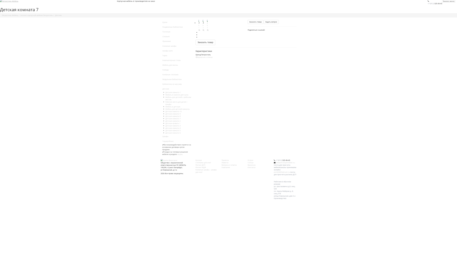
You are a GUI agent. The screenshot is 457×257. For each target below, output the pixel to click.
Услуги (250, 160)
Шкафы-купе (167, 51)
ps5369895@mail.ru (282, 172)
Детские (165, 89)
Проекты (225, 160)
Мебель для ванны (170, 65)
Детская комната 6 (173, 133)
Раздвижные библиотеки (172, 27)
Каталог (199, 160)
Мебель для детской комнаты (177, 109)
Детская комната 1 (173, 92)
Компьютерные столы (171, 60)
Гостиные (166, 32)
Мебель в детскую (172, 107)
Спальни (166, 36)
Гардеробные (168, 141)
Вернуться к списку (205, 57)
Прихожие (166, 41)
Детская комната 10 (173, 111)
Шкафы (165, 136)
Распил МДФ (201, 167)
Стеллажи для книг (203, 162)
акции (179, 154)
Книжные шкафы (169, 46)
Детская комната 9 (173, 114)
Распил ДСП (200, 165)
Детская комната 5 (173, 130)
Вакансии (252, 165)
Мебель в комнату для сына (176, 95)
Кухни (164, 22)
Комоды (165, 70)
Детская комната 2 (173, 121)
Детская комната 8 (173, 116)
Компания (226, 167)
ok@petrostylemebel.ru (285, 162)
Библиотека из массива (172, 84)
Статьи (250, 162)
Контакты (252, 167)
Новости (225, 162)
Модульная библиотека (172, 79)
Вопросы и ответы (229, 165)
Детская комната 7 (173, 118)
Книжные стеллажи (170, 74)
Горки (164, 55)
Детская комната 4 (173, 128)
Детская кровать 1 (172, 123)
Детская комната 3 (173, 126)
